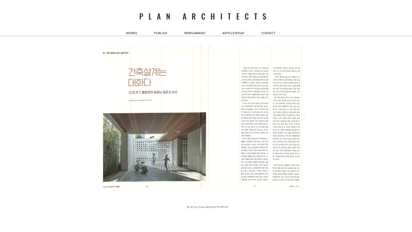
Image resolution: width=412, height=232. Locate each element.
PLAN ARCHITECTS (205, 16)
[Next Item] (302, 117)
